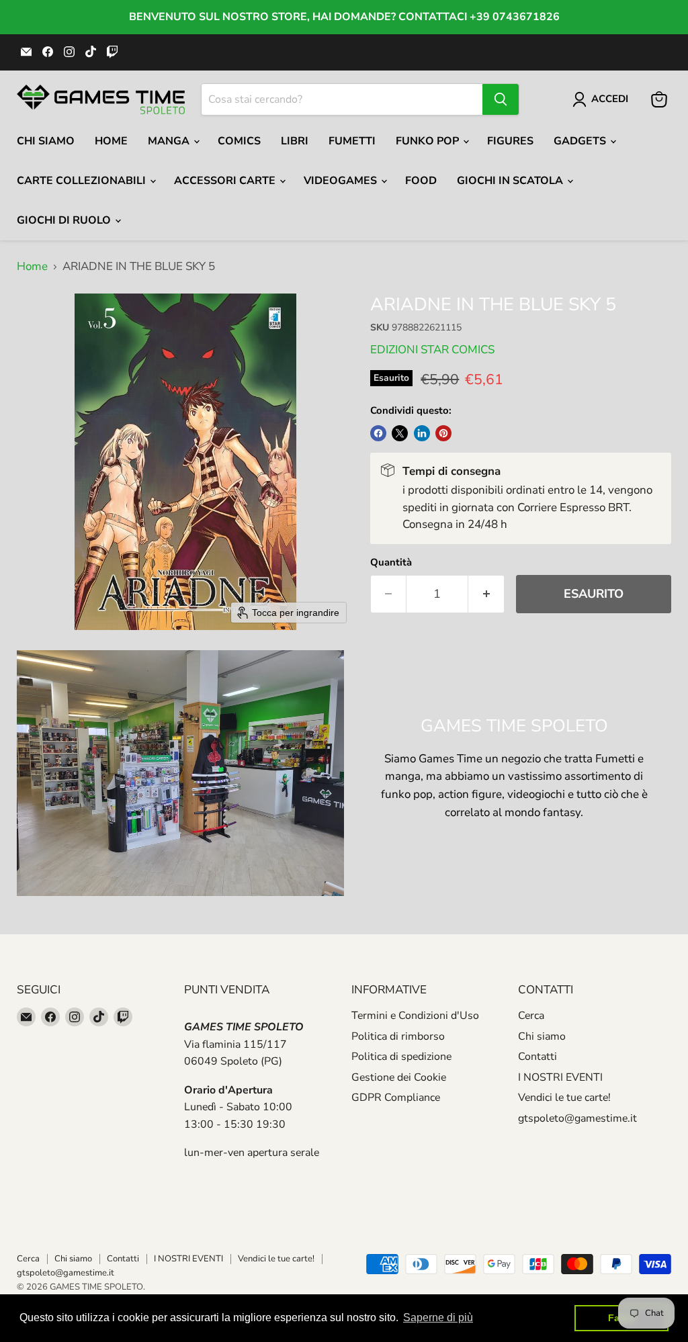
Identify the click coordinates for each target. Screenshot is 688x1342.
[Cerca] (500, 99)
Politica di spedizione (401, 1056)
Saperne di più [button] (438, 1317)
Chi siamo (542, 1036)
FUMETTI (352, 141)
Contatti (537, 1056)
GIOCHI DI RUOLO (65, 220)
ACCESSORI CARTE (226, 180)
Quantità (391, 562)
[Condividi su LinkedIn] (422, 433)
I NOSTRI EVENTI (560, 1077)
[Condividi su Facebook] (378, 433)
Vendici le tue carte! (564, 1097)
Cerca (531, 1015)
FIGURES (510, 141)
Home (111, 141)
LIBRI (294, 141)
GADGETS (581, 141)
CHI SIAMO (46, 141)
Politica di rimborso (398, 1036)
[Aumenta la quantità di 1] (486, 594)
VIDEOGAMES (342, 180)
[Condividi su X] (400, 433)
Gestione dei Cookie (398, 1077)
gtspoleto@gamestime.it (577, 1118)
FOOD (421, 180)
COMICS (239, 141)
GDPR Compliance (395, 1097)
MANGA (170, 141)
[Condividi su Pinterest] (443, 433)
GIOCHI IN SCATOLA (511, 180)
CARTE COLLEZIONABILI (82, 180)
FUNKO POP (429, 141)
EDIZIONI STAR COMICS (432, 349)
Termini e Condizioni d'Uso (415, 1015)
